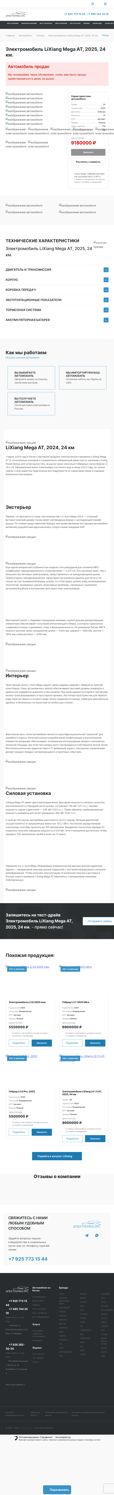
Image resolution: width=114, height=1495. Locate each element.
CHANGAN (105, 1294)
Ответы (35, 1362)
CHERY (83, 1354)
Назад (105, 35)
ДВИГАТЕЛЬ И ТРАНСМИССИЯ (28, 269)
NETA (61, 1294)
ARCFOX (62, 1324)
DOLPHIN (63, 1298)
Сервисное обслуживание (38, 1334)
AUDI (61, 1348)
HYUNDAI (63, 1340)
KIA (81, 1326)
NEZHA (83, 1298)
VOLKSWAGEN (107, 1310)
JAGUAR (62, 1316)
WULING (104, 1306)
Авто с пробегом (45, 23)
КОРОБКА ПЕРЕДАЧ (21, 290)
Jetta (103, 1356)
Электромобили (61, 23)
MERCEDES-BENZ (64, 1302)
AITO (82, 1310)
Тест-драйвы (38, 1358)
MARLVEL (63, 1320)
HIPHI (82, 1342)
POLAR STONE (104, 1342)
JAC (60, 1344)
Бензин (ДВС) (97, 23)
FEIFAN (83, 1318)
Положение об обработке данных (56, 1413)
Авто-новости (38, 1354)
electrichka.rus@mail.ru (15, 1384)
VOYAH (104, 1318)
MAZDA (62, 1312)
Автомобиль (25, 35)
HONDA (62, 1336)
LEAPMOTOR (85, 1330)
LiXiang (40, 35)
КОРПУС (12, 280)
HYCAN (83, 1302)
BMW (61, 1332)
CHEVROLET (64, 1308)
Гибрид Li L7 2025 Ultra (75, 1002)
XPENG (104, 1322)
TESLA (104, 1302)
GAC (82, 1334)
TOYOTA (83, 1314)
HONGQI (104, 1326)
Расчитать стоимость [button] (88, 161)
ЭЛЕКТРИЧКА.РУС (26, 1428)
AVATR (103, 1352)
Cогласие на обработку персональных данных (88, 1413)
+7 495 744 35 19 (98, 14)
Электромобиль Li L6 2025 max (27, 1002)
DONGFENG (85, 1338)
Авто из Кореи (75, 23)
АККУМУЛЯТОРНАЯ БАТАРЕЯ (28, 320)
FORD (82, 1322)
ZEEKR (103, 1338)
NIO (81, 1346)
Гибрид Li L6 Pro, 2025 (22, 1091)
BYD (103, 1330)
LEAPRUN (63, 1328)
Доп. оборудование (40, 1317)
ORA (61, 1356)
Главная (10, 35)
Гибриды (86, 23)
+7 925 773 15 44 (75, 14)
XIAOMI (104, 1348)
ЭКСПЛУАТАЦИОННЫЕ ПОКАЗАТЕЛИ (33, 300)
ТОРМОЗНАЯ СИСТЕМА (23, 310)
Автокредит (37, 1340)
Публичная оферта (35, 1413)
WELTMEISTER (65, 1352)
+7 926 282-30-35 (15, 1346)
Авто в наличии (12, 23)
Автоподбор (37, 1331)
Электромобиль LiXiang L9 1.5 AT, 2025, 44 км (82, 1093)
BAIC (103, 1298)
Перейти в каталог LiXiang (55, 1156)
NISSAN (83, 1294)
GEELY (83, 1350)
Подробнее (19, 1042)
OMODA (104, 1314)
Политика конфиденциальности (15, 1413)
